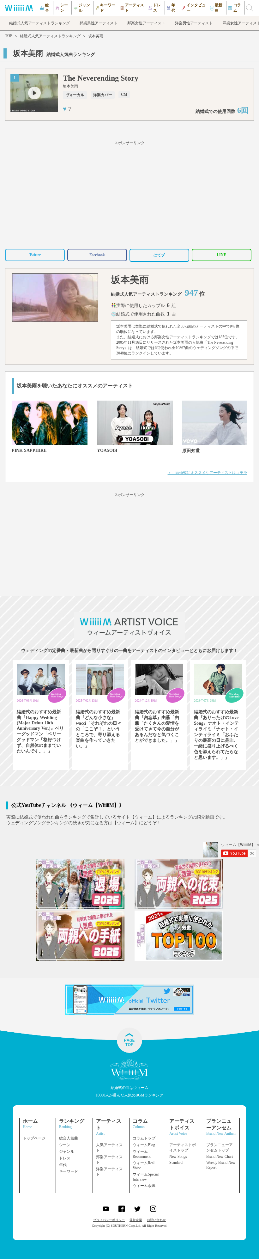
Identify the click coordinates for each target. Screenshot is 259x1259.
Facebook (97, 255)
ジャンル (66, 1151)
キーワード (68, 1171)
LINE (221, 255)
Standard (176, 1162)
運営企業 (136, 1220)
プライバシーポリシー (109, 1220)
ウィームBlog (144, 1145)
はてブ (159, 255)
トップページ (34, 1138)
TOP (8, 36)
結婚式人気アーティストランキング (50, 36)
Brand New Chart (219, 1156)
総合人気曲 (68, 1138)
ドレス (64, 1158)
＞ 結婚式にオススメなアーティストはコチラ (207, 472)
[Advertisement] (129, 194)
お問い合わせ (156, 1220)
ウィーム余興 (144, 1185)
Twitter (35, 255)
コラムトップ (144, 1138)
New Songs (178, 1156)
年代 (63, 1165)
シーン (64, 1145)
